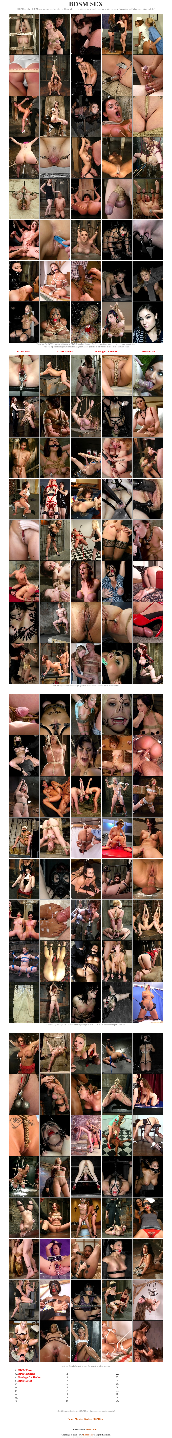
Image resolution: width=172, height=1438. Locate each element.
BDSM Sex (88, 1435)
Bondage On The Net (106, 351)
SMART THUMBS (92, 1437)
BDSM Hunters (65, 351)
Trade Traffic (91, 1430)
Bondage (88, 1419)
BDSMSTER (148, 351)
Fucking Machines (75, 1419)
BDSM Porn (23, 351)
